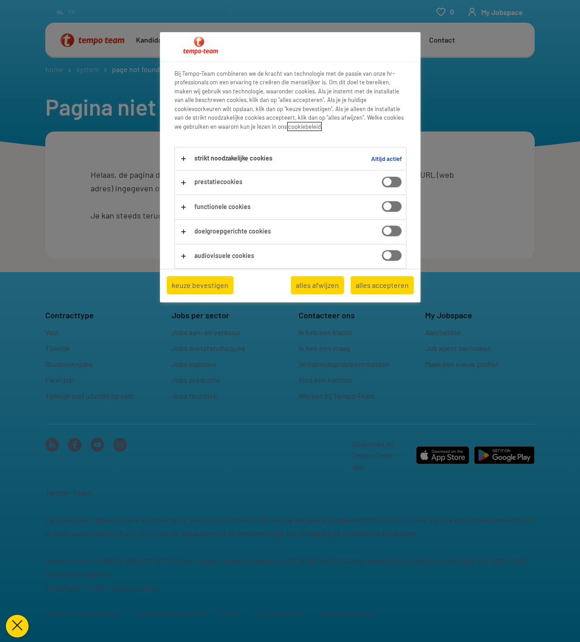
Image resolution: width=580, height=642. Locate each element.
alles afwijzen (317, 285)
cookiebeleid (304, 126)
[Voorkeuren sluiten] (17, 626)
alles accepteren (382, 285)
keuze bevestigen (200, 285)
